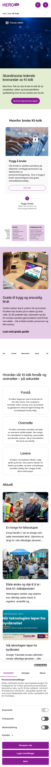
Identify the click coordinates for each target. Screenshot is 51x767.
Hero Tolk (7, 14)
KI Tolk (16, 14)
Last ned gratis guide (16, 331)
